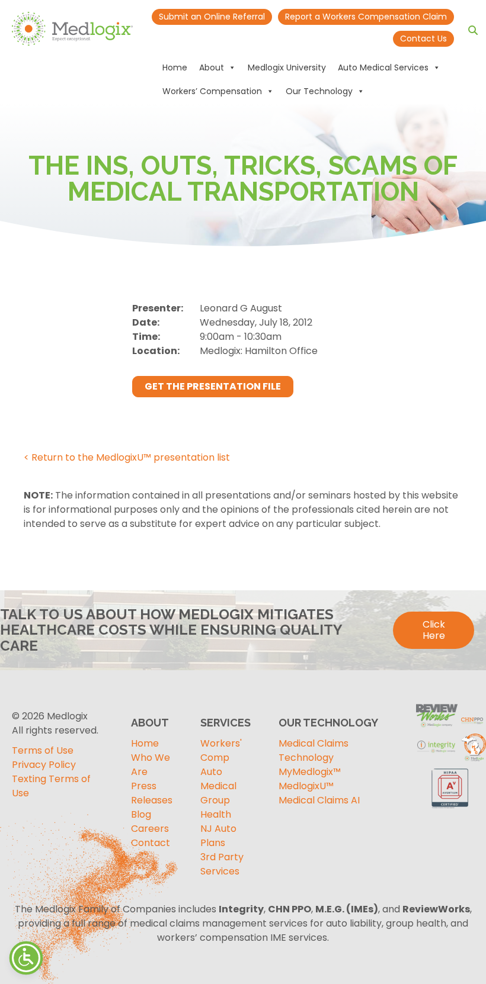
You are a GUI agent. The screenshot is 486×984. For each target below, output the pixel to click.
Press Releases (151, 793)
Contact (150, 843)
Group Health (215, 807)
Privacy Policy (44, 764)
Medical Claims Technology (313, 750)
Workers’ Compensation (212, 91)
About (211, 67)
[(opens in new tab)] (450, 786)
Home (174, 67)
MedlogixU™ (306, 786)
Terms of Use (42, 750)
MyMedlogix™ (310, 772)
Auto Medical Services (383, 67)
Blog (141, 814)
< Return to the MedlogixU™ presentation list (127, 457)
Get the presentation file (213, 386)
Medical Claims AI (319, 800)
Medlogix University (287, 67)
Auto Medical (218, 779)
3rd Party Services (222, 864)
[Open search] (473, 30)
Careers (150, 828)
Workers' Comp (221, 750)
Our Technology (319, 91)
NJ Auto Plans (218, 836)
